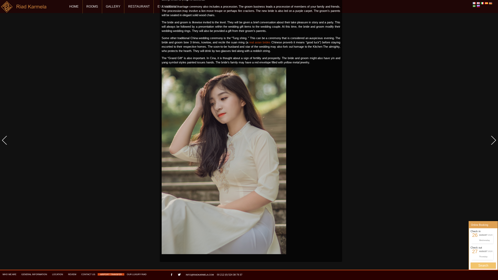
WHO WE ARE (9, 274)
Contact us (88, 274)
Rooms (92, 6)
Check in (475, 231)
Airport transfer (111, 274)
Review (72, 274)
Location (57, 274)
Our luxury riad (136, 274)
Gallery (113, 6)
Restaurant (139, 6)
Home (74, 6)
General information (34, 274)
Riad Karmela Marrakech (24, 8)
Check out (476, 247)
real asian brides (259, 42)
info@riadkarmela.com (200, 275)
